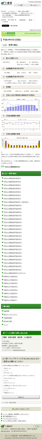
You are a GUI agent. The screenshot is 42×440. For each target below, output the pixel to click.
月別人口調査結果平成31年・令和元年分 (16, 202)
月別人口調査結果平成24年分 (13, 225)
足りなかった (8, 373)
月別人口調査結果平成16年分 (13, 253)
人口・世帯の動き (7, 15)
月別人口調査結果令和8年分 (12, 178)
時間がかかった (9, 393)
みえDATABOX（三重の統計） (10, 13)
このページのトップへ (22, 409)
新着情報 (6, 311)
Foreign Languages (35, 1)
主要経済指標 (8, 318)
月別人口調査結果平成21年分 (13, 236)
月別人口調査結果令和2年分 (12, 198)
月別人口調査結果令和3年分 (12, 195)
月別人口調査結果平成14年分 (22, 15)
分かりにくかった (9, 382)
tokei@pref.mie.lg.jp (19, 350)
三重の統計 (6, 306)
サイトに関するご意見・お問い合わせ (14, 420)
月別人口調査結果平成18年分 (13, 246)
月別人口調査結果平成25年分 (13, 222)
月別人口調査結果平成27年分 (13, 215)
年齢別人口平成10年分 (11, 297)
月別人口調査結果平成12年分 (13, 266)
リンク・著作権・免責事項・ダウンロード (16, 414)
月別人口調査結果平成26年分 (13, 219)
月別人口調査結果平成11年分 (12, 269)
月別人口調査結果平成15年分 (13, 256)
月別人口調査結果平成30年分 (13, 205)
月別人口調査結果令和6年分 (12, 185)
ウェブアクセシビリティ (10, 418)
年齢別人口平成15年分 (11, 280)
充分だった (7, 368)
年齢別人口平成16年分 (11, 276)
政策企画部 (22, 20)
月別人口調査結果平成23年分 (13, 229)
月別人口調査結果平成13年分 (13, 263)
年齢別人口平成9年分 (10, 300)
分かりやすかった (9, 378)
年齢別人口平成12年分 (11, 290)
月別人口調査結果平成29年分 (13, 208)
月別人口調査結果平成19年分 (13, 242)
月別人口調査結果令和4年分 (12, 192)
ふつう (6, 370)
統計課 (30, 20)
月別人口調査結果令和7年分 (12, 181)
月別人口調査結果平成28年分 (13, 212)
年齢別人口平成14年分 (11, 283)
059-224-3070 (5, 431)
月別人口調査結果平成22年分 (13, 232)
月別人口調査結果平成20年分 (13, 239)
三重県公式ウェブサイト (6, 3)
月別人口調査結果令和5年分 (12, 188)
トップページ (11, 11)
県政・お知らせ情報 (23, 11)
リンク (6, 324)
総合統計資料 (8, 321)
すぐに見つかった (9, 388)
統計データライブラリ (27, 13)
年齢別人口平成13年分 (11, 286)
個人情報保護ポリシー (10, 416)
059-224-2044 (13, 345)
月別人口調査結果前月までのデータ (15, 273)
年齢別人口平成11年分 (10, 293)
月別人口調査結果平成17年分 (13, 249)
